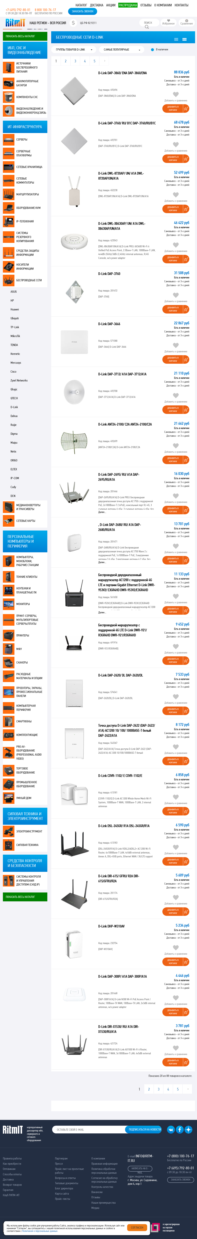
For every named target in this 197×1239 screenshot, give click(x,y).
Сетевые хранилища (29, 167)
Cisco (13, 371)
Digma (14, 434)
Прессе (59, 1163)
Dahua (14, 416)
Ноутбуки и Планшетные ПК (26, 590)
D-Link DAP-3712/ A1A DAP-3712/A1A (122, 374)
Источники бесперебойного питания (27, 67)
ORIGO (14, 460)
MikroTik (15, 336)
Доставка (96, 5)
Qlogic (14, 389)
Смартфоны (24, 721)
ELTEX (14, 469)
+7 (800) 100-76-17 (180, 1156)
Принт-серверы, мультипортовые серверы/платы (27, 620)
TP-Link (15, 327)
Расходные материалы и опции (29, 676)
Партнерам (61, 1158)
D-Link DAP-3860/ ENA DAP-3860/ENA (122, 73)
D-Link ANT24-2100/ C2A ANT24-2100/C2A (125, 424)
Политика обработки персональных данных (104, 1170)
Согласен (137, 1227)
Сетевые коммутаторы (25, 180)
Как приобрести (12, 1163)
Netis (13, 451)
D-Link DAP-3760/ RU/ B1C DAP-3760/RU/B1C (127, 123)
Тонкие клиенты (26, 577)
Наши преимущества (103, 1202)
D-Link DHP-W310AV (111, 926)
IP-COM (15, 478)
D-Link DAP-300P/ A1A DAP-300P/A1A (122, 976)
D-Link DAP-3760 (109, 274)
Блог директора (64, 1188)
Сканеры (22, 662)
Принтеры (22, 635)
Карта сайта (62, 1193)
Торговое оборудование (25, 770)
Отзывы (145, 5)
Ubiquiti (15, 318)
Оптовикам (9, 1169)
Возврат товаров (12, 1184)
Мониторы (23, 604)
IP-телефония (25, 221)
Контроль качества (102, 1187)
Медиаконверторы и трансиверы (28, 507)
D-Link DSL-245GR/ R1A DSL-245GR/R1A (123, 826)
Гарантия (8, 1190)
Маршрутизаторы (27, 194)
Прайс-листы (62, 1199)
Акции (110, 5)
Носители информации (25, 266)
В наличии (162, 49)
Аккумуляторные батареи (27, 83)
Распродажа (128, 5)
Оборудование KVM (28, 208)
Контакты (181, 5)
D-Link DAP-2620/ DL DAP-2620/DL (120, 675)
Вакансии (97, 1192)
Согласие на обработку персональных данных (104, 1179)
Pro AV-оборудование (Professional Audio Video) (29, 752)
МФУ (19, 649)
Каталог (81, 5)
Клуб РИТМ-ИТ (11, 1195)
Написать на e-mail (140, 1169)
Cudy (13, 487)
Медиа (95, 1208)
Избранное (168, 23)
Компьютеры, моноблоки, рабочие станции (27, 561)
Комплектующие (27, 735)
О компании (163, 5)
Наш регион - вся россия (48, 23)
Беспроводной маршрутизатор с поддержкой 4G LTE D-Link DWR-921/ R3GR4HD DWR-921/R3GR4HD (122, 630)
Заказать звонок (82, 11)
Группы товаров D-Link (70, 49)
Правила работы (12, 1158)
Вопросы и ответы (65, 1178)
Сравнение (186, 23)
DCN (13, 496)
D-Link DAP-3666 (109, 324)
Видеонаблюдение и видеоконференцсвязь (31, 110)
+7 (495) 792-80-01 (18, 10)
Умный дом (23, 798)
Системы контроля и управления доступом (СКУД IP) (28, 880)
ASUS (14, 291)
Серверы (21, 139)
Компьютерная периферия (26, 708)
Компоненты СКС (27, 97)
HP (12, 300)
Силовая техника (27, 845)
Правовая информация (104, 1163)
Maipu (14, 442)
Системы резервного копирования (25, 237)
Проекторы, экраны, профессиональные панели (29, 692)
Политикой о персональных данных (40, 1230)
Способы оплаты (12, 1174)
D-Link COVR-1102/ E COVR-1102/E (120, 776)
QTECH (14, 398)
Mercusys (16, 362)
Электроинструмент (29, 831)
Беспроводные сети (29, 280)
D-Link (14, 407)
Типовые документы (66, 1183)
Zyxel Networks (19, 380)
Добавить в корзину (173, 108)
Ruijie (14, 425)
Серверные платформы (24, 153)
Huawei (15, 309)
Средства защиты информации (27, 253)
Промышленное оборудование (26, 784)
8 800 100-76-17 (45, 10)
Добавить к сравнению (175, 100)
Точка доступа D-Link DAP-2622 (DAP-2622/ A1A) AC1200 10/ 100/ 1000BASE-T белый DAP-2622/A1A (126, 730)
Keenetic (15, 354)
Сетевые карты (25, 521)
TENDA (14, 345)
